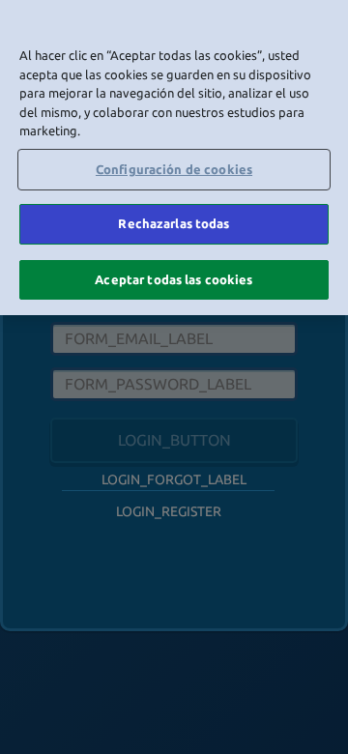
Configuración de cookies (174, 169)
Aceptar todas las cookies (173, 279)
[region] (174, 157)
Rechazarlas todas (173, 223)
